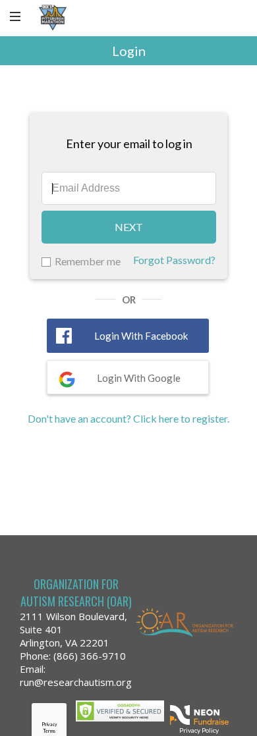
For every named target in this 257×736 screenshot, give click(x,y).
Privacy (49, 724)
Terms (49, 730)
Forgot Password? (174, 259)
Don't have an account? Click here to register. (128, 418)
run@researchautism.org (76, 682)
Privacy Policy (199, 730)
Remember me (88, 261)
